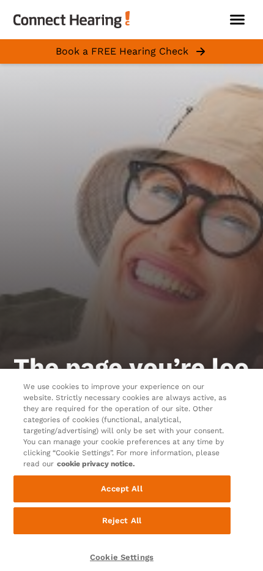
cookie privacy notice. (96, 463)
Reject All (121, 520)
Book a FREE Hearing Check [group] (122, 51)
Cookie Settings (122, 557)
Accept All (121, 488)
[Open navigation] (237, 19)
